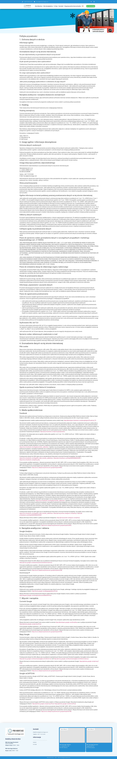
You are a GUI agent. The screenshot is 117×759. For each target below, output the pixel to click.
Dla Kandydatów (48, 6)
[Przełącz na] (82, 6)
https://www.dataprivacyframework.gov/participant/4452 (47, 467)
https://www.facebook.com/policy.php (30, 460)
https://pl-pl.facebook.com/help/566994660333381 (67, 458)
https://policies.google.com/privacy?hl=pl (30, 624)
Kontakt (61, 6)
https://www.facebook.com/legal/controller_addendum (34, 447)
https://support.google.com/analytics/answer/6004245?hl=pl (35, 595)
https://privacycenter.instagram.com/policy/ (65, 513)
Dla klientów (38, 6)
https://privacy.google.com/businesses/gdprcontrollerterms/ (35, 658)
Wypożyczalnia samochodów (72, 6)
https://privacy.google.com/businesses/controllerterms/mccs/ (36, 562)
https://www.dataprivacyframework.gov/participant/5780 (47, 570)
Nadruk (34, 742)
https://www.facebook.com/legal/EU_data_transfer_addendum (36, 458)
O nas (55, 6)
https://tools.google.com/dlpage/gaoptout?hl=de (44, 591)
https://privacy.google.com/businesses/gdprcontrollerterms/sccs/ (71, 658)
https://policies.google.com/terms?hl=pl (65, 703)
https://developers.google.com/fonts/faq (66, 622)
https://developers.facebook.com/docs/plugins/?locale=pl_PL (80, 420)
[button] (91, 2)
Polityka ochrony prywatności (40, 740)
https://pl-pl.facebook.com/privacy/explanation (52, 431)
